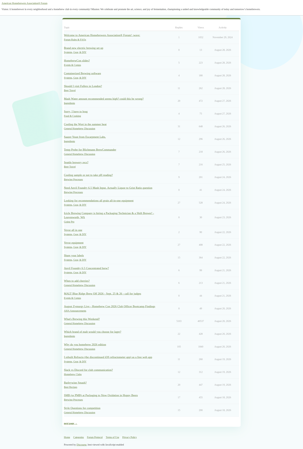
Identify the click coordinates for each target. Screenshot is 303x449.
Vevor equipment (73, 242)
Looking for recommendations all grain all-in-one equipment (99, 200)
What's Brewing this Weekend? (82, 319)
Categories (78, 437)
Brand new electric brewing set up (83, 48)
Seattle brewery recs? (76, 162)
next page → (70, 423)
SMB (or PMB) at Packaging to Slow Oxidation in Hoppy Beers (101, 395)
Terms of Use (112, 437)
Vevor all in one (73, 230)
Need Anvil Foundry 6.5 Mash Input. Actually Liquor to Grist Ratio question (108, 187)
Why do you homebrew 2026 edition (85, 344)
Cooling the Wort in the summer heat (85, 124)
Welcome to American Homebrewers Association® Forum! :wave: (102, 35)
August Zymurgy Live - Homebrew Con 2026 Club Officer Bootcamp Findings (109, 306)
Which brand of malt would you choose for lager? (92, 331)
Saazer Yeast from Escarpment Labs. (85, 136)
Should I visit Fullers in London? (83, 86)
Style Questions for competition (82, 408)
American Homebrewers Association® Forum (24, 3)
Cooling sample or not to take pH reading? (88, 175)
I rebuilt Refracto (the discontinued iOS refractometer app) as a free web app (108, 357)
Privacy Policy (129, 437)
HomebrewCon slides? (77, 60)
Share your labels (74, 255)
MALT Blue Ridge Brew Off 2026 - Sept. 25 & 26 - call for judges (102, 293)
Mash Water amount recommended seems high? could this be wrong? (104, 98)
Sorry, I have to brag (76, 111)
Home (67, 437)
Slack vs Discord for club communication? (88, 369)
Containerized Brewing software (82, 73)
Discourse (81, 444)
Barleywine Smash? (75, 382)
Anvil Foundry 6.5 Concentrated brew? (86, 268)
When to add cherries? (77, 280)
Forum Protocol (95, 437)
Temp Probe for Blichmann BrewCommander (90, 149)
